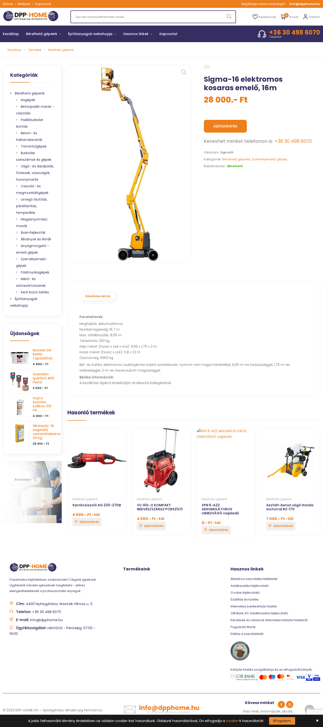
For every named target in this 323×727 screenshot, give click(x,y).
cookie (232, 720)
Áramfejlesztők (33, 232)
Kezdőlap (11, 33)
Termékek (34, 50)
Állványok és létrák (36, 239)
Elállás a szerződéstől (247, 634)
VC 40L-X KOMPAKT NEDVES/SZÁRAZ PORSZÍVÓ (160, 507)
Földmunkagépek (35, 272)
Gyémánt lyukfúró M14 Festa (43, 378)
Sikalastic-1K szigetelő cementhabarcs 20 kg (47, 431)
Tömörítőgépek (34, 146)
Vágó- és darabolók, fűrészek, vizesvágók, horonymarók (35, 173)
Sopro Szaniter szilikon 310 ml (42, 404)
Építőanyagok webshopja (90, 33)
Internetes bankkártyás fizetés (254, 606)
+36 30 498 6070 (293, 141)
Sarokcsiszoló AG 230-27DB (96, 505)
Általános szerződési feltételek (254, 579)
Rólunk (8, 3)
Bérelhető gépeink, (237, 159)
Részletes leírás (97, 296)
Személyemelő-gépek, (270, 159)
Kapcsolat (43, 3)
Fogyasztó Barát (243, 627)
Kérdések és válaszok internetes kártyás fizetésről (269, 620)
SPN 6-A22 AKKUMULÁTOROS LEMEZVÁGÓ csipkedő (220, 509)
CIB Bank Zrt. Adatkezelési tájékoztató (259, 613)
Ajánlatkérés (225, 126)
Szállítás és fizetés (245, 599)
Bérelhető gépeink (42, 33)
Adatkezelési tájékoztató (250, 585)
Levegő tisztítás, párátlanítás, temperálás (31, 206)
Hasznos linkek (136, 33)
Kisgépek (28, 100)
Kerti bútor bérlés (35, 292)
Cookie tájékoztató (245, 592)
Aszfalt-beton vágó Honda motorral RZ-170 (289, 507)
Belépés (24, 3)
